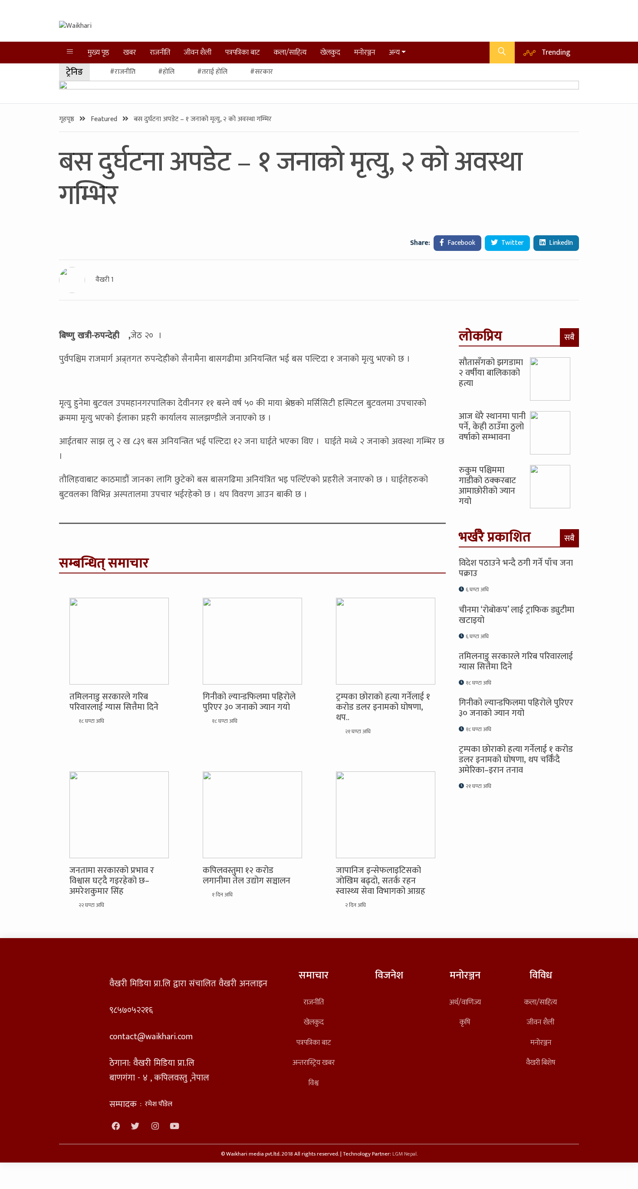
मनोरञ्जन (364, 52)
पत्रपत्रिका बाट (242, 52)
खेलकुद (330, 52)
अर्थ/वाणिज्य (465, 1002)
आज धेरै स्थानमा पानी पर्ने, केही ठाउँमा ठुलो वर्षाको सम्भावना (492, 427)
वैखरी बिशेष (540, 1062)
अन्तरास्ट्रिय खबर (314, 1062)
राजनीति (160, 52)
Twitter (512, 243)
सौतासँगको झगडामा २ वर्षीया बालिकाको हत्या (491, 373)
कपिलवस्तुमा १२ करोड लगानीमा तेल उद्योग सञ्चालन (246, 875)
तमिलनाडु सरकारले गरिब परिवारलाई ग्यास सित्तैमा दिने (113, 702)
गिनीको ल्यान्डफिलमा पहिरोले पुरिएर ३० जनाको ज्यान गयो (249, 702)
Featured (105, 119)
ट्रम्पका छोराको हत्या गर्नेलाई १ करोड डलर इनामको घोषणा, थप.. (383, 707)
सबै (569, 337)
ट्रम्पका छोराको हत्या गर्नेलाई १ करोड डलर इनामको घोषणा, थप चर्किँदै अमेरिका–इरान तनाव (516, 759)
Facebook (460, 243)
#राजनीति (122, 72)
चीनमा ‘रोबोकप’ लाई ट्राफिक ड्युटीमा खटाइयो (516, 615)
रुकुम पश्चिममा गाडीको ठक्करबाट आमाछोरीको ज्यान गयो (487, 486)
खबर (129, 52)
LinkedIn (560, 243)
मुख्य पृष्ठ (98, 52)
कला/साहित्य (290, 52)
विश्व (314, 1083)
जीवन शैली (197, 52)
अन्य (394, 52)
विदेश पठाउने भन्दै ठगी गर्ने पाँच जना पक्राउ (516, 568)
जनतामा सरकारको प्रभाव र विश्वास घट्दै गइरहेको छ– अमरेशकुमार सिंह (111, 881)
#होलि (166, 72)
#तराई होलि (212, 72)
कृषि (465, 1022)
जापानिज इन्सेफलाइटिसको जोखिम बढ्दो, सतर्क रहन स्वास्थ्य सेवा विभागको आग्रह (380, 881)
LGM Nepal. (405, 1154)
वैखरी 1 (104, 280)
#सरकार (261, 72)
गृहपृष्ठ (67, 119)
